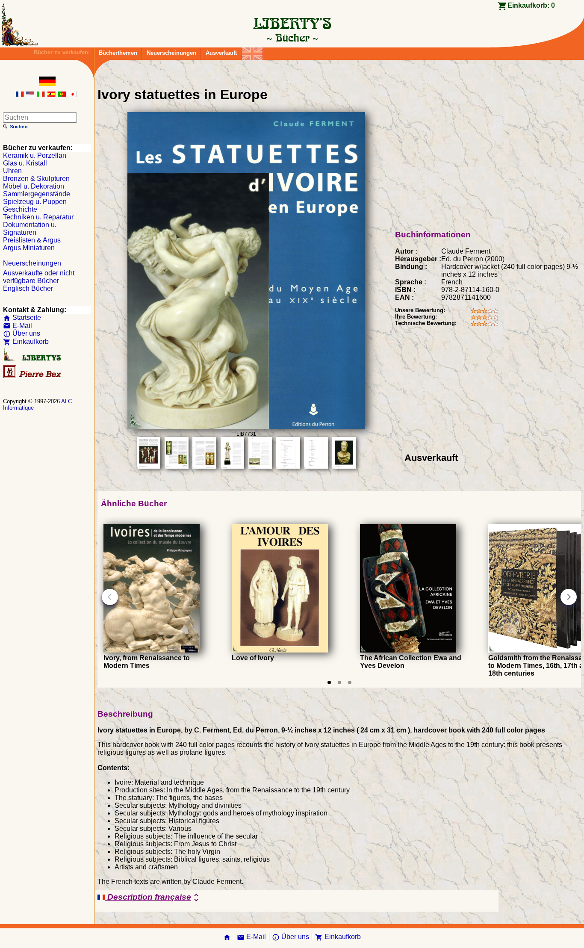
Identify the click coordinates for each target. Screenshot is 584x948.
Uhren (12, 170)
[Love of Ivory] (280, 650)
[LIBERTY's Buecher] (292, 37)
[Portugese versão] (62, 94)
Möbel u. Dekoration (33, 186)
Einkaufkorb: (531, 5)
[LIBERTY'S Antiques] (33, 359)
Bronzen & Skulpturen (36, 178)
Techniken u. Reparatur (38, 217)
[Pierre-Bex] (33, 376)
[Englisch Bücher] (252, 51)
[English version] (30, 94)
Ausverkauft (221, 53)
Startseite (22, 317)
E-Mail (17, 325)
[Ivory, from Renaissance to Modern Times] (151, 650)
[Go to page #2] (339, 682)
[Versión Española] (51, 94)
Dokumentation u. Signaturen (29, 228)
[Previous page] (110, 597)
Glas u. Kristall (25, 163)
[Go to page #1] (329, 682)
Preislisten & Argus (32, 240)
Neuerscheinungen (171, 53)
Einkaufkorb (26, 341)
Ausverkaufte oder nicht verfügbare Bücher (38, 276)
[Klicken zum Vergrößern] (246, 427)
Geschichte (20, 209)
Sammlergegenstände (36, 194)
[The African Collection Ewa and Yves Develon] (408, 650)
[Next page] (568, 597)
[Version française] (19, 94)
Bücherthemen (118, 53)
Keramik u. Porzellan (34, 155)
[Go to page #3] (350, 682)
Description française (153, 897)
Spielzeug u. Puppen (35, 201)
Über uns (21, 333)
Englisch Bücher (28, 288)
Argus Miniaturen (29, 247)
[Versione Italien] (40, 94)
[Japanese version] (72, 94)
